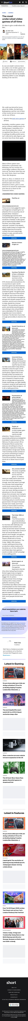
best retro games (18, 118)
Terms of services (21, 623)
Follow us (14, 61)
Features (22, 34)
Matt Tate (10, 31)
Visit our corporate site (19, 1012)
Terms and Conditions (14, 992)
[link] (6, 200)
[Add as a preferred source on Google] (14, 1004)
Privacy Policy (14, 994)
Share (6, 61)
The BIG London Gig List (18, 6)
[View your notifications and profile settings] (19, 2)
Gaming (10, 12)
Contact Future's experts (13, 990)
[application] (14, 149)
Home (4, 12)
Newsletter (22, 61)
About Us (14, 987)
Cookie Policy (14, 997)
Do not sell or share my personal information (14, 999)
